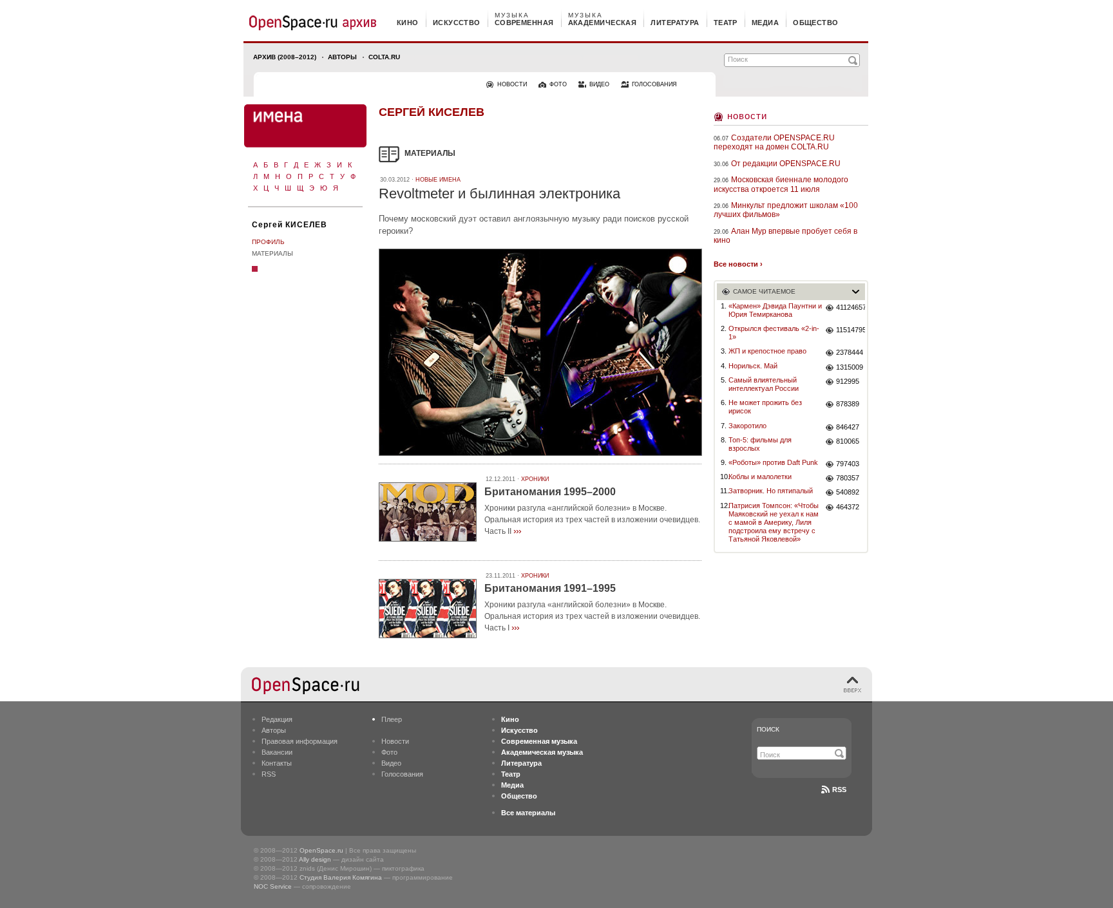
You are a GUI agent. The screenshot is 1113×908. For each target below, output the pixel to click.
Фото (389, 752)
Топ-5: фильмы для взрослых (760, 444)
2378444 (849, 352)
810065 (847, 441)
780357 (847, 478)
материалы (429, 153)
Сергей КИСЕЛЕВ (289, 224)
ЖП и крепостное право (767, 351)
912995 (847, 381)
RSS (269, 774)
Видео (391, 763)
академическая (602, 22)
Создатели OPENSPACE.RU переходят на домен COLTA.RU (774, 142)
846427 (847, 427)
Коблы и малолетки (760, 476)
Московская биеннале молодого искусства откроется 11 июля (781, 184)
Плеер (391, 719)
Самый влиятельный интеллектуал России (763, 384)
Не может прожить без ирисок (765, 407)
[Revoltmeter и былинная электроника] (540, 457)
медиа (765, 22)
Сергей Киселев (431, 112)
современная (524, 22)
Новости (747, 115)
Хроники (535, 479)
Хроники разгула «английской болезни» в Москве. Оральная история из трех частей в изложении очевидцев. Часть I (592, 616)
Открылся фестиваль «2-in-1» (773, 333)
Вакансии (277, 752)
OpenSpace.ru (321, 850)
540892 (847, 492)
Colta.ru (384, 57)
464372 (847, 507)
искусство (456, 22)
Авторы (342, 57)
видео (599, 84)
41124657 (850, 307)
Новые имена (438, 179)
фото (558, 84)
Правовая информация (300, 741)
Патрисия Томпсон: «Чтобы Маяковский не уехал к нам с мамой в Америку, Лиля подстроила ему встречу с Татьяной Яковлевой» (773, 523)
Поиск (768, 729)
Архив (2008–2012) (284, 57)
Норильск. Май (752, 366)
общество (816, 22)
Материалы (272, 253)
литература (675, 22)
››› (517, 530)
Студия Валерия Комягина (341, 877)
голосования (654, 84)
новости (512, 84)
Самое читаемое (764, 291)
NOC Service (273, 886)
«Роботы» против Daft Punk (773, 462)
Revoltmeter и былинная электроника (499, 193)
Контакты (277, 763)
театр (725, 22)
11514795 (850, 330)
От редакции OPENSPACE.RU (786, 163)
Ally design (315, 859)
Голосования (402, 774)
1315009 (849, 367)
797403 (847, 464)
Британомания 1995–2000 (550, 491)
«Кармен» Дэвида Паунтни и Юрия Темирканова (775, 310)
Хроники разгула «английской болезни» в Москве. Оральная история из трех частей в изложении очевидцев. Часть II (592, 520)
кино (408, 22)
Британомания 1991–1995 (550, 588)
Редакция (277, 719)
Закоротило (747, 426)
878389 (847, 404)
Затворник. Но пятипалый (770, 491)
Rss (839, 789)
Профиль (268, 241)
